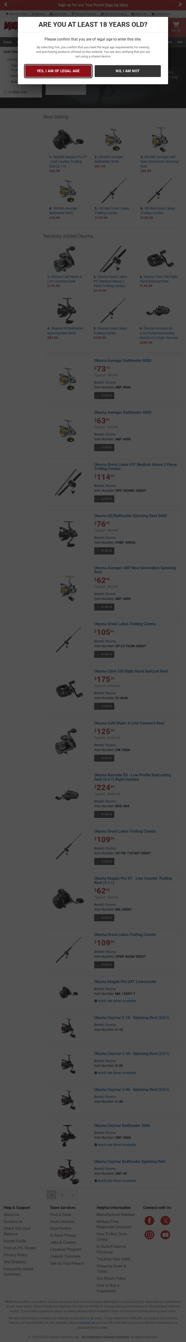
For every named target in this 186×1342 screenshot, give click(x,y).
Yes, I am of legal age (58, 71)
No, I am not (128, 71)
